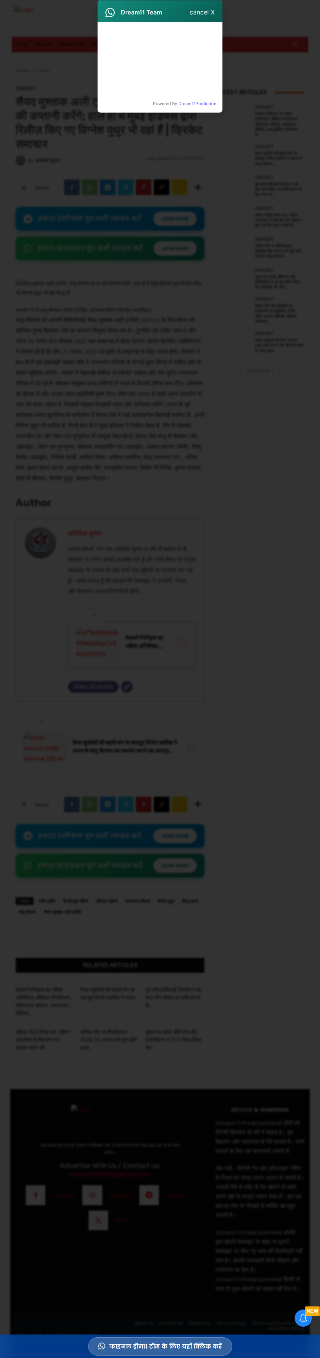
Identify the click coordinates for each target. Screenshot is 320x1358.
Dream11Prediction (197, 103)
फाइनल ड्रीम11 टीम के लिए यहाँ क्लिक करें (165, 1344)
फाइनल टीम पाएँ (188, 80)
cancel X (202, 12)
